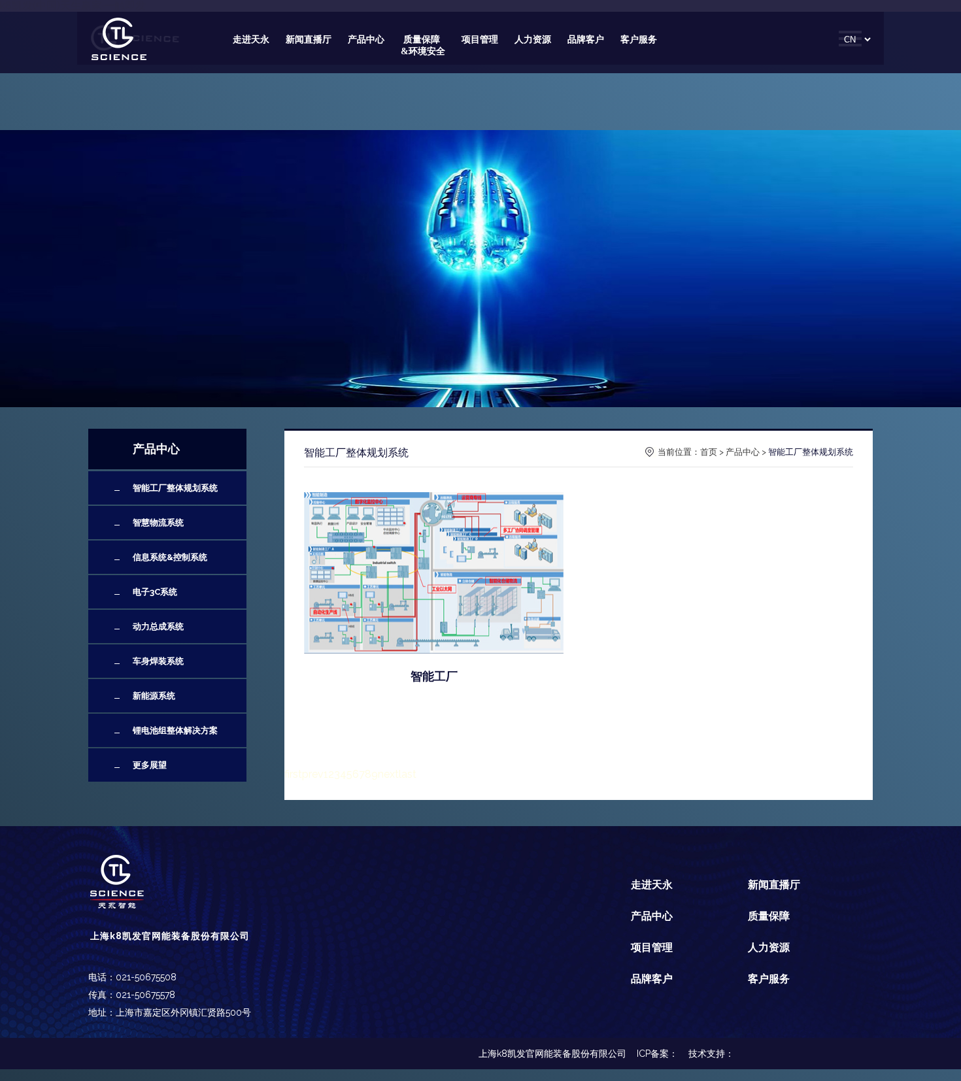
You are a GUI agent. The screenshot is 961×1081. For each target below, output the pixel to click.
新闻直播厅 (308, 39)
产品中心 (366, 39)
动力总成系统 (158, 626)
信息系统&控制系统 (170, 557)
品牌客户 (585, 39)
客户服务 (638, 39)
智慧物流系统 (158, 522)
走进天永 (251, 39)
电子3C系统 (155, 592)
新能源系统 (154, 696)
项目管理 (480, 39)
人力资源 (532, 39)
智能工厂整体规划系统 (175, 488)
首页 (708, 452)
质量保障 (769, 916)
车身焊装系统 (158, 661)
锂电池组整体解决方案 (175, 730)
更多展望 (150, 765)
